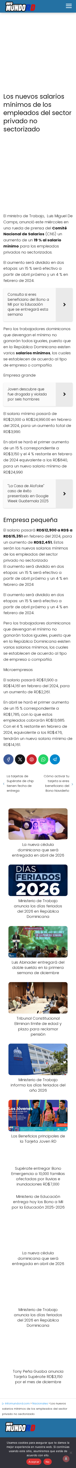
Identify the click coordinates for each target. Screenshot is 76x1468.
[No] (71, 1453)
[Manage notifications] (66, 1458)
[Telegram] (55, 759)
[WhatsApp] (43, 759)
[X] (20, 759)
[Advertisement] (38, 53)
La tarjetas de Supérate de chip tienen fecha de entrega (20, 783)
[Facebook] (8, 759)
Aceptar (33, 1461)
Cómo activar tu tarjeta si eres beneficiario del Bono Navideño (56, 783)
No (48, 1461)
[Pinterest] (32, 759)
